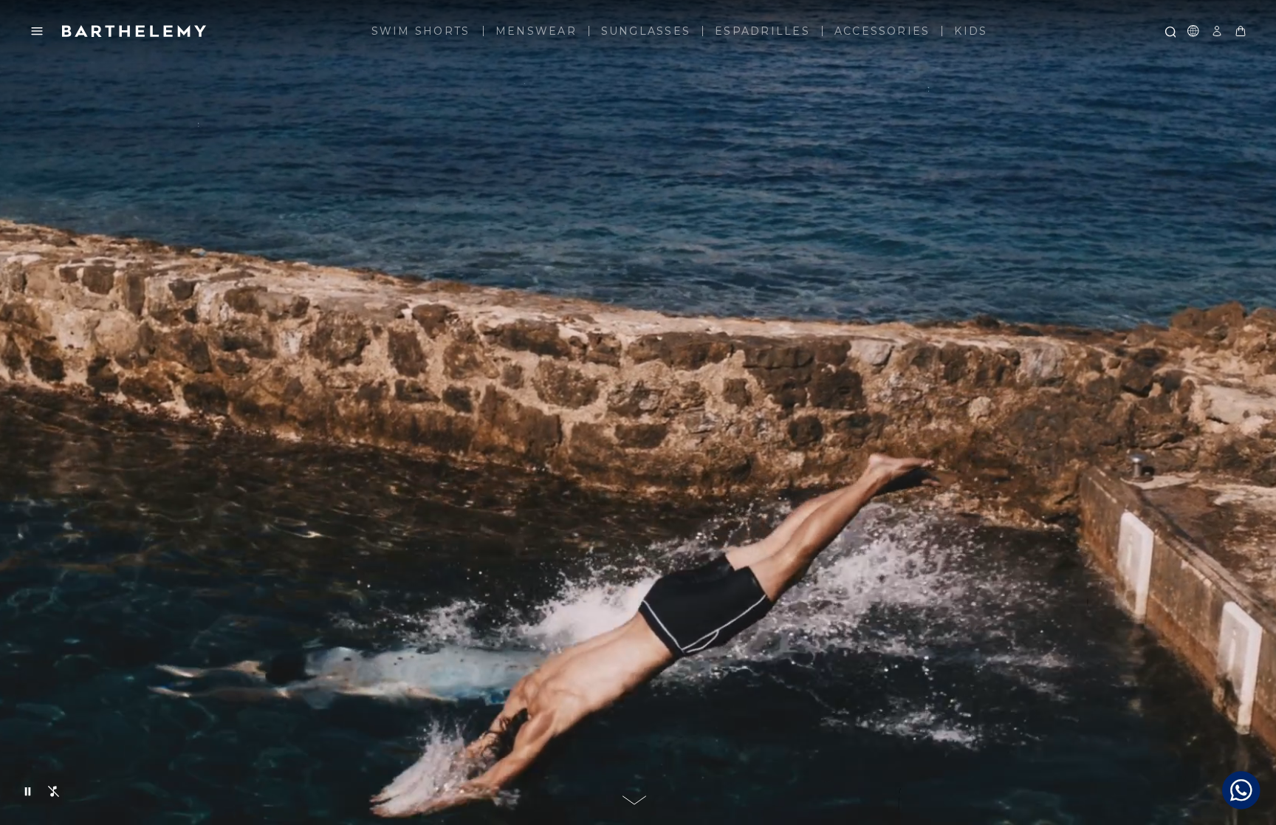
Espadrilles (762, 31)
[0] (1240, 31)
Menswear (536, 31)
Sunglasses (645, 31)
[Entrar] (1217, 31)
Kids (970, 31)
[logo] (134, 31)
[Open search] (1169, 31)
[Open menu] (37, 31)
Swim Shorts (420, 31)
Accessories (882, 31)
